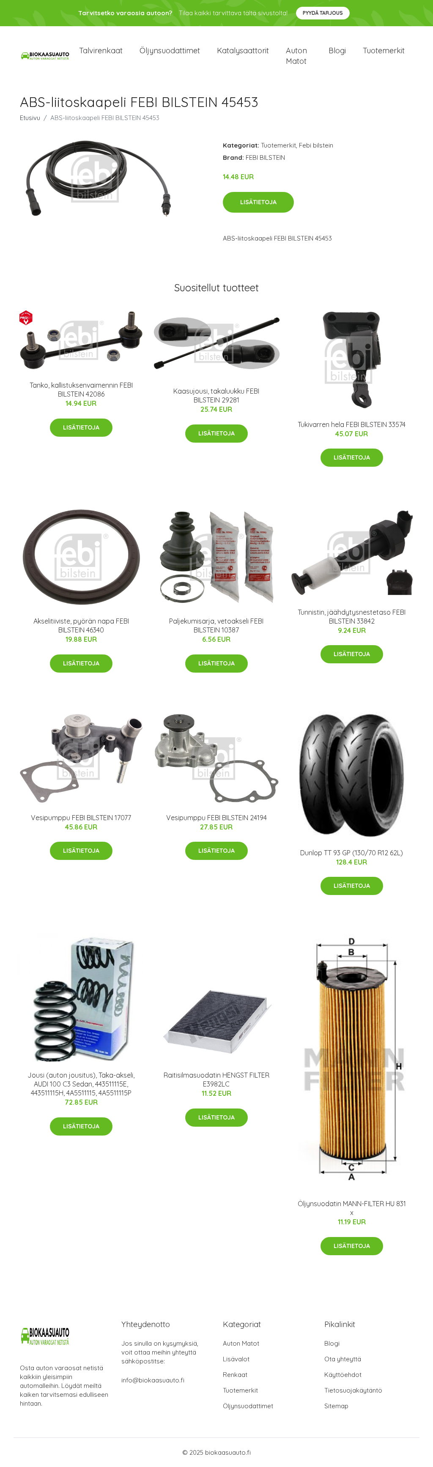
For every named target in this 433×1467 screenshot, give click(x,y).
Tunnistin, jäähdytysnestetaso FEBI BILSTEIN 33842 (352, 616)
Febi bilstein (316, 145)
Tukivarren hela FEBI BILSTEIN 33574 (352, 424)
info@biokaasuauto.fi (152, 1380)
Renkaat (235, 1375)
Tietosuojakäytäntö (353, 1390)
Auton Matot (241, 1343)
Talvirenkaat (101, 50)
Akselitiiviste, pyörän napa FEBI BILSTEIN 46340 (81, 625)
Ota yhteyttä (342, 1359)
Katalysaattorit (243, 50)
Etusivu (30, 118)
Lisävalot (236, 1359)
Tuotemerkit (384, 50)
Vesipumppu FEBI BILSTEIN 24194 (216, 817)
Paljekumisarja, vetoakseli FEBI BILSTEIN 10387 (216, 625)
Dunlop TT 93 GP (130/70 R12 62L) (351, 852)
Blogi (337, 50)
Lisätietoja (258, 202)
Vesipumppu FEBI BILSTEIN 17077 (81, 817)
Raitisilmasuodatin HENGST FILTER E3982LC (216, 1079)
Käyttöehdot (343, 1375)
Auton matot (296, 56)
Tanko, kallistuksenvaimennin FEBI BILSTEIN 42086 (81, 389)
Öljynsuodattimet (170, 50)
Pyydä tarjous (323, 13)
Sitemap (336, 1406)
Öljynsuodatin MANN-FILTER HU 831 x (352, 1208)
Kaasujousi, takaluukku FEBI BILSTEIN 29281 (216, 395)
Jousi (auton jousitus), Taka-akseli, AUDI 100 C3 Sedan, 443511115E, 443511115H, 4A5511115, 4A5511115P (80, 1084)
